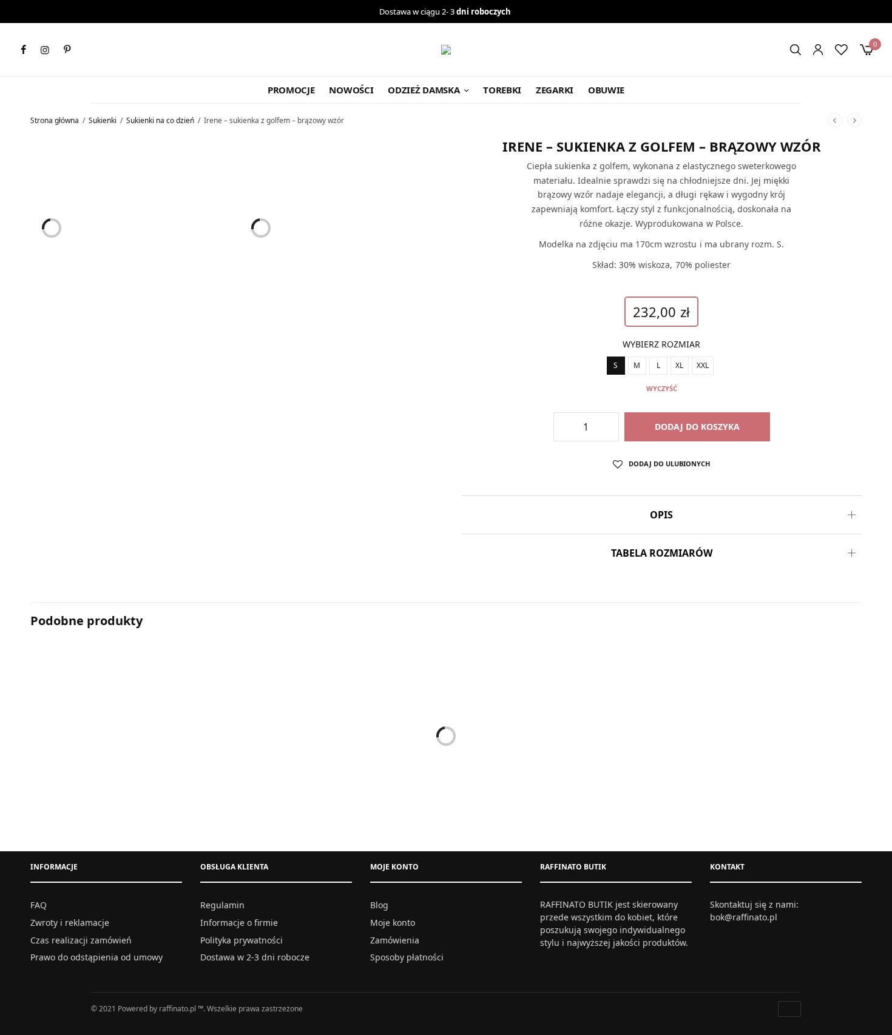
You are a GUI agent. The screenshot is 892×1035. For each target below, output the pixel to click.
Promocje (291, 90)
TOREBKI (502, 90)
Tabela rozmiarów (661, 553)
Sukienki (103, 120)
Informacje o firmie (239, 922)
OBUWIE (606, 90)
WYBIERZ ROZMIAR (661, 344)
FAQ (38, 905)
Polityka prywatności (241, 940)
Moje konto (392, 922)
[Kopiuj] (661, 284)
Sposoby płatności (407, 957)
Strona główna (54, 120)
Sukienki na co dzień (160, 120)
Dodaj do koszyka (697, 426)
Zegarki (554, 90)
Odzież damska (423, 90)
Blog (379, 905)
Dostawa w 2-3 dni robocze (254, 957)
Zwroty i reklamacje (69, 922)
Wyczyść (661, 388)
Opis (661, 514)
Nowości (351, 90)
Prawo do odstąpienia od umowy (96, 957)
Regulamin (222, 905)
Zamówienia (394, 940)
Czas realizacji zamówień (81, 940)
